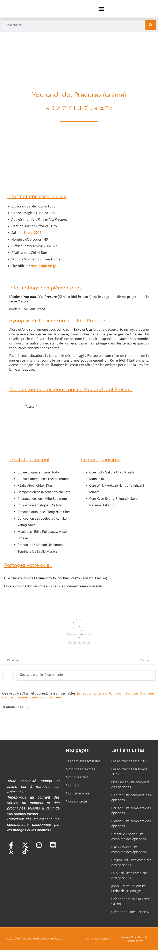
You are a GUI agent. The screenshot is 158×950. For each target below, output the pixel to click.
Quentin (143, 937)
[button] (101, 8)
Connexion (147, 660)
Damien (130, 940)
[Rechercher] (150, 25)
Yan (140, 940)
